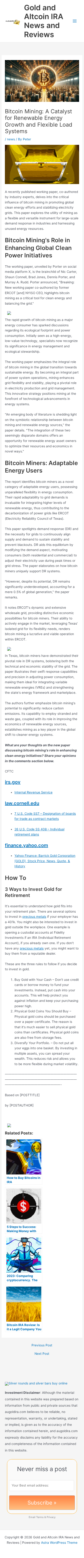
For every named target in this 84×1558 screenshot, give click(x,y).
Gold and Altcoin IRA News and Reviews (43, 21)
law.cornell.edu (22, 803)
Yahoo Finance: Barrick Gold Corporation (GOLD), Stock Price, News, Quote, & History (44, 861)
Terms (40, 1517)
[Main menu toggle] (75, 21)
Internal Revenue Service (33, 792)
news (11, 139)
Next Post (42, 1353)
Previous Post (42, 1345)
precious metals (34, 916)
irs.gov (13, 782)
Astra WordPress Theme (59, 1542)
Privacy (51, 1517)
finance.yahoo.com (26, 845)
